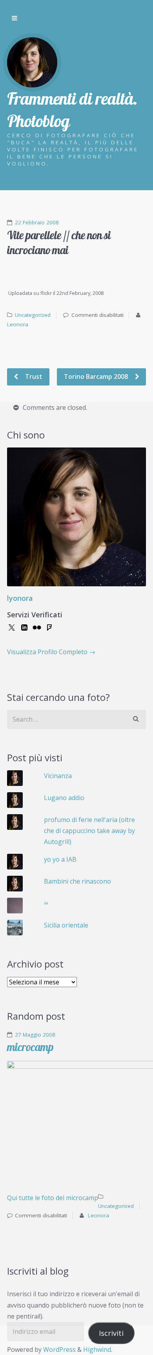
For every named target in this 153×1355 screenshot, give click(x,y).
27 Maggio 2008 (35, 1034)
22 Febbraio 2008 (37, 222)
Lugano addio (64, 797)
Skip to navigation (14, 18)
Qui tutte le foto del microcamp (52, 1197)
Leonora (17, 324)
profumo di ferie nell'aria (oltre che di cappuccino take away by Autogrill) (89, 830)
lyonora (20, 598)
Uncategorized (33, 314)
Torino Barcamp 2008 (96, 376)
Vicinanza (58, 775)
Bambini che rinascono (77, 881)
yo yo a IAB (60, 859)
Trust (33, 376)
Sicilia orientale (66, 925)
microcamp (30, 1047)
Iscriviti (111, 1333)
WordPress (59, 1349)
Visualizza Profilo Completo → (51, 651)
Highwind (97, 1349)
